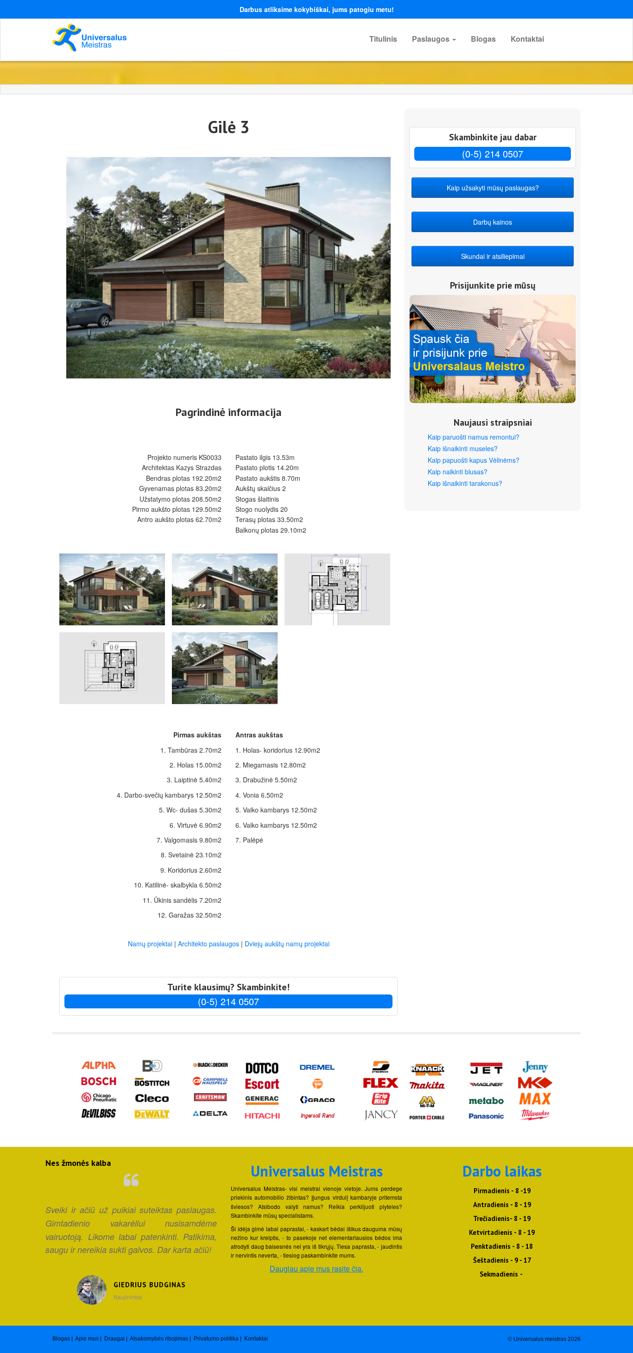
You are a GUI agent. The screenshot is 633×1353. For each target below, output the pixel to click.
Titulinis (383, 38)
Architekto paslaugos (208, 943)
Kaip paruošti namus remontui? (473, 436)
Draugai (114, 1338)
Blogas (483, 38)
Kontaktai (527, 38)
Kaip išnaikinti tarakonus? (465, 483)
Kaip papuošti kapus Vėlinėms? (473, 460)
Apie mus (87, 1338)
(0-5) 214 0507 (228, 1001)
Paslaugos (431, 38)
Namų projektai (151, 943)
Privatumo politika (216, 1338)
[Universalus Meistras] (135, 37)
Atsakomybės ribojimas (159, 1338)
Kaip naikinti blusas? (457, 471)
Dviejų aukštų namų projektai (287, 943)
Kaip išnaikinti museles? (463, 448)
